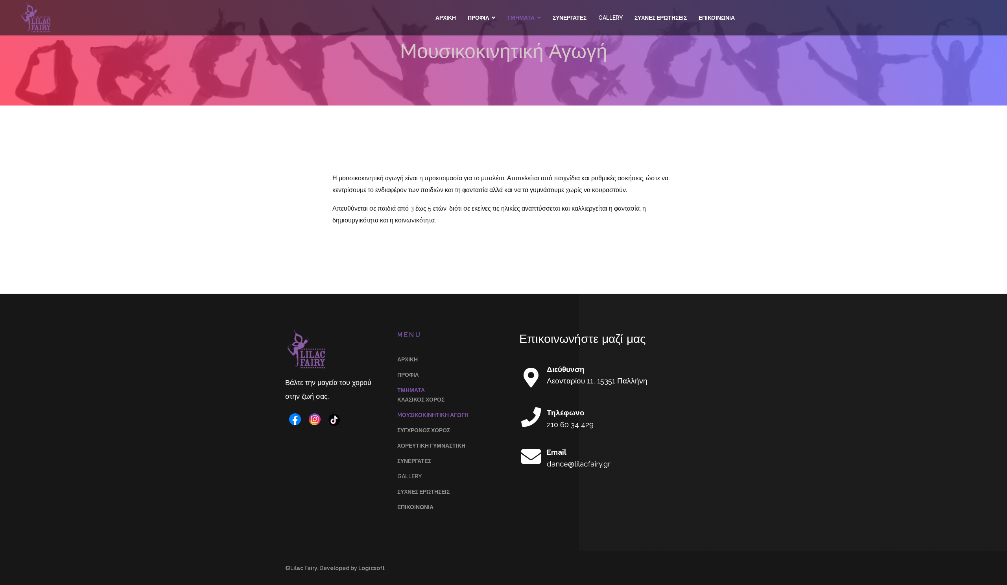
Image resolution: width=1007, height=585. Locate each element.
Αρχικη (445, 18)
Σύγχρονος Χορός (423, 430)
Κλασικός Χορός (420, 399)
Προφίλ (478, 18)
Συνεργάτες (569, 18)
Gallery (610, 18)
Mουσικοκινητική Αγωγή (432, 415)
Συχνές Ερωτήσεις (660, 18)
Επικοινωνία (717, 18)
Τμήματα (521, 18)
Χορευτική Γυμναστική (431, 445)
